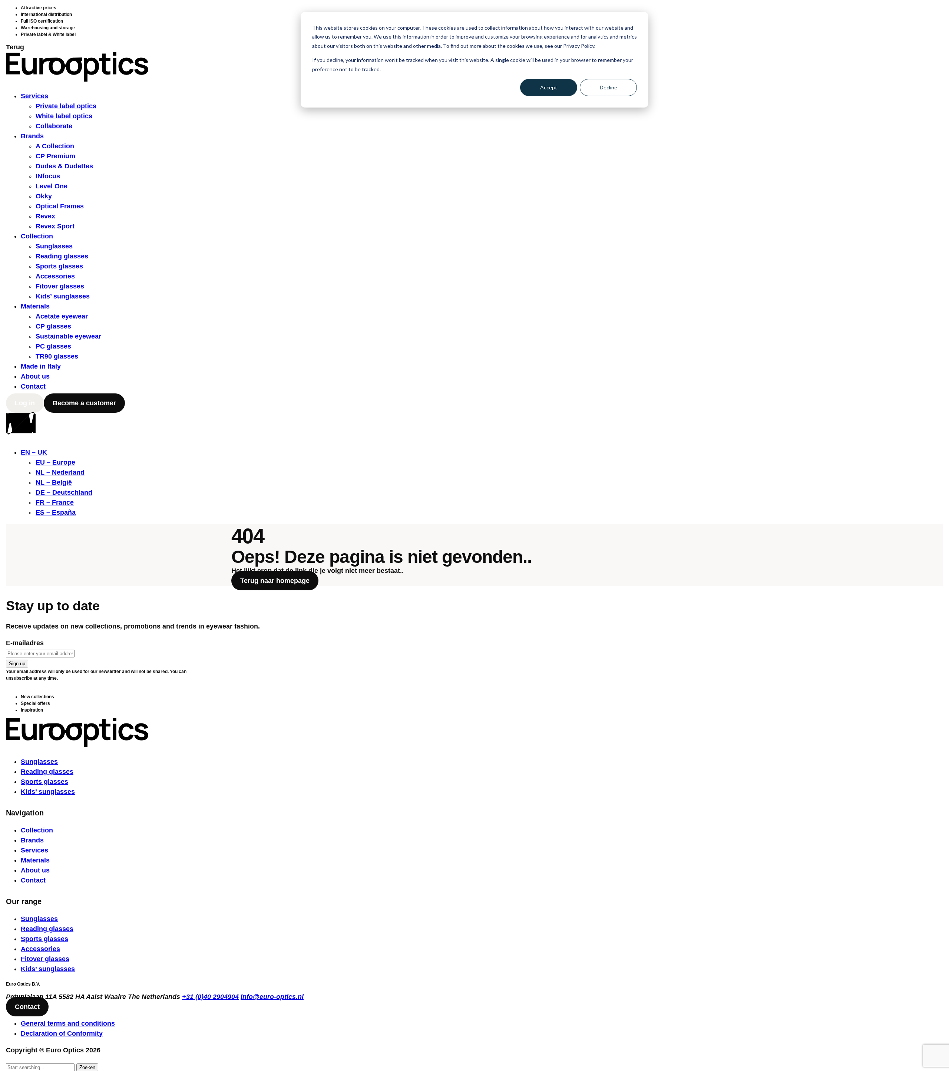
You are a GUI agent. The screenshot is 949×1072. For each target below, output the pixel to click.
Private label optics (66, 106)
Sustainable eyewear (68, 336)
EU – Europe (55, 462)
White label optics (64, 116)
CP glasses (53, 326)
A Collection (55, 146)
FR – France (55, 502)
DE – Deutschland (64, 492)
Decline (608, 87)
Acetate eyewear (62, 316)
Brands (32, 136)
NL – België (54, 482)
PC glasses (53, 346)
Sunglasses (54, 246)
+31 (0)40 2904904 (210, 996)
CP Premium (55, 156)
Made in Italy (41, 366)
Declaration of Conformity (62, 1033)
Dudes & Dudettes (64, 166)
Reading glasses (62, 256)
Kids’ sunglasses (63, 296)
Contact (33, 386)
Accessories (55, 276)
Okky (44, 196)
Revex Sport (55, 226)
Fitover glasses (60, 286)
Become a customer (84, 403)
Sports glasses (59, 266)
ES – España (56, 512)
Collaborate (54, 126)
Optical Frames (60, 206)
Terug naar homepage (275, 580)
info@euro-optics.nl (272, 996)
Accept (548, 87)
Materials (35, 306)
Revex (45, 216)
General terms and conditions (68, 1023)
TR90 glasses (57, 356)
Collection (37, 236)
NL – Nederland (60, 472)
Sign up (17, 663)
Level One (51, 186)
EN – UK (34, 452)
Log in (25, 403)
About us (35, 376)
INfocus (48, 176)
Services (34, 96)
